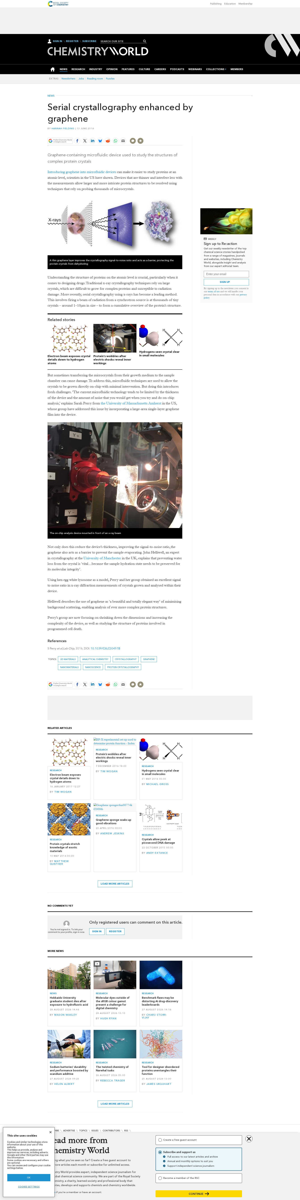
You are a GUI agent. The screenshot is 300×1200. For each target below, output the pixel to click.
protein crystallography (123, 667)
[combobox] (122, 41)
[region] (29, 1162)
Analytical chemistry (95, 659)
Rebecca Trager (112, 1080)
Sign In (57, 41)
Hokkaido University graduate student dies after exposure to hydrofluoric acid (69, 1001)
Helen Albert (64, 1084)
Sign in (97, 931)
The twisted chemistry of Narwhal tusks (112, 1068)
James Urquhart (159, 1084)
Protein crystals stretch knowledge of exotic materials (65, 847)
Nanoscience (93, 667)
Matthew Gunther (59, 862)
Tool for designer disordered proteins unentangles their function (160, 1070)
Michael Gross (157, 784)
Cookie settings (29, 1186)
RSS (126, 1130)
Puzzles (110, 78)
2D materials (68, 659)
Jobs (81, 78)
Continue (196, 1193)
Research (56, 770)
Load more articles (115, 883)
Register (72, 41)
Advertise (69, 1130)
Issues (94, 1130)
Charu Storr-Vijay (154, 1016)
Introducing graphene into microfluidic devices (82, 172)
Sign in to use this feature (165, 132)
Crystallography (125, 659)
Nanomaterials (69, 667)
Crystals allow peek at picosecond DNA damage (158, 841)
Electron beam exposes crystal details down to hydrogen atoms (69, 359)
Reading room (95, 78)
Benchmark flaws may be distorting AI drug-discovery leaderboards (160, 1001)
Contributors (111, 1130)
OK (29, 1177)
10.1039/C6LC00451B (105, 648)
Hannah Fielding (63, 128)
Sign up (225, 282)
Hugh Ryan (108, 1018)
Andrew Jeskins (112, 833)
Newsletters (68, 78)
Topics (83, 1130)
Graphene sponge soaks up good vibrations (113, 821)
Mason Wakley (65, 1014)
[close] (182, 132)
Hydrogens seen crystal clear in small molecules (159, 353)
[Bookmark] (140, 141)
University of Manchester (102, 558)
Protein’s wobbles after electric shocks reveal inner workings (112, 359)
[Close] (50, 1132)
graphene (149, 659)
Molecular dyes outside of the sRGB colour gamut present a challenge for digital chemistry (113, 1003)
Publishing (216, 3)
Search (144, 41)
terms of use (214, 291)
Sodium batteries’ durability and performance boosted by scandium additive (69, 1070)
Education (230, 3)
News (51, 96)
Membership (245, 3)
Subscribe (89, 41)
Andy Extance (157, 852)
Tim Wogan (63, 791)
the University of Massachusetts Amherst (131, 403)
